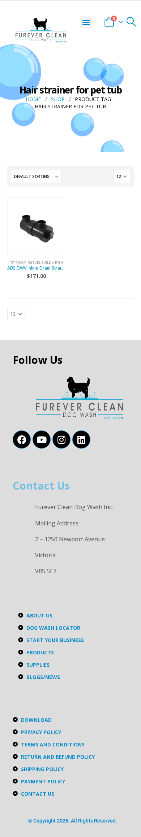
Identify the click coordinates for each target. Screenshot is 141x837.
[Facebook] (22, 439)
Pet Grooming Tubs (24, 263)
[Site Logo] (41, 30)
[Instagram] (61, 439)
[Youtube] (42, 439)
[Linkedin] (81, 439)
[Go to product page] (36, 226)
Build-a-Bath (52, 263)
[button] (86, 22)
